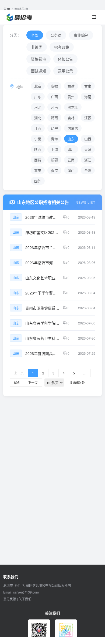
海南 (87, 96)
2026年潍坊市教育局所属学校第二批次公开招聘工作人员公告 (42, 217)
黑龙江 (73, 107)
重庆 (37, 170)
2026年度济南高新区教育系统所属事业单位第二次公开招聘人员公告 (42, 353)
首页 (6, 9)
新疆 (54, 159)
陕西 (37, 149)
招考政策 (61, 47)
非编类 (36, 47)
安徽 (54, 86)
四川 (71, 149)
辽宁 (54, 128)
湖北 (37, 117)
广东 (37, 96)
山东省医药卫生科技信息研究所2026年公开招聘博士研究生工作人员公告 (42, 338)
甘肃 (87, 86)
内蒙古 (73, 128)
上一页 (19, 373)
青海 (54, 138)
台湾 (87, 170)
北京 (37, 86)
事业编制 (81, 35)
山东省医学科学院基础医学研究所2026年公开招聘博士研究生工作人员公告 (42, 323)
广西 (54, 96)
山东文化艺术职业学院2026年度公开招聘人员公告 (42, 277)
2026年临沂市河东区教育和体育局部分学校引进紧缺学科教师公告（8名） (42, 262)
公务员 (56, 35)
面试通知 (38, 70)
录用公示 (65, 70)
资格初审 (38, 59)
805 (17, 382)
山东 (71, 138)
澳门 (71, 170)
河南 (54, 107)
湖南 (54, 117)
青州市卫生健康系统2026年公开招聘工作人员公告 (42, 308)
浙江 (87, 159)
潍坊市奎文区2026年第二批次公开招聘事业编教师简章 (42, 232)
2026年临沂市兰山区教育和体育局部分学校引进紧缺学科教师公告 (42, 247)
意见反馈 (9, 598)
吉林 (71, 117)
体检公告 (65, 59)
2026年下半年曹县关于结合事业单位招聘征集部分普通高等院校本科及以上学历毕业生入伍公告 (42, 293)
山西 (87, 138)
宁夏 (37, 138)
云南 (71, 159)
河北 (37, 107)
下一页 (33, 382)
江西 (37, 128)
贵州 (71, 96)
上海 (54, 149)
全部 (34, 35)
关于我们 (25, 598)
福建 (71, 86)
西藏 (37, 159)
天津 (87, 149)
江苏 (87, 117)
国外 (37, 180)
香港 (54, 170)
